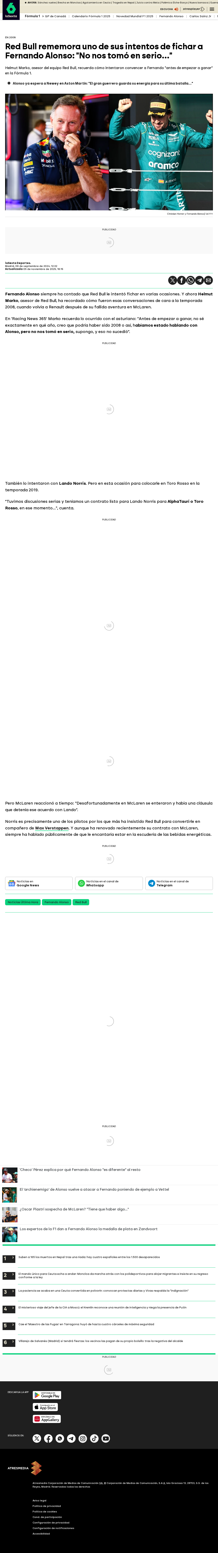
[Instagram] (82, 1442)
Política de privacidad (47, 1506)
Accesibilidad (41, 1533)
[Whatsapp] (59, 1442)
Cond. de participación (47, 1517)
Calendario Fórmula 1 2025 (91, 16)
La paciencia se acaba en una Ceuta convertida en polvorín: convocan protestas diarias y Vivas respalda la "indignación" (104, 1290)
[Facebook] (48, 1442)
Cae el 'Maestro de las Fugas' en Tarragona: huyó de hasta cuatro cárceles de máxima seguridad (86, 1324)
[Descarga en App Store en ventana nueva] (45, 1410)
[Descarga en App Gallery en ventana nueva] (47, 1422)
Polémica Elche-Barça (174, 2)
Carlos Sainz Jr (200, 16)
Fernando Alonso (171, 16)
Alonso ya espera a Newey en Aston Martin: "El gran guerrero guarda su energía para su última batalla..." (103, 83)
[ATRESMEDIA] (109, 1468)
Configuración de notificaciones (53, 1528)
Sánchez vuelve (47, 2)
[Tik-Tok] (94, 1442)
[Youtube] (105, 1442)
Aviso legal (39, 1500)
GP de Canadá (55, 16)
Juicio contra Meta (147, 2)
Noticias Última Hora (23, 902)
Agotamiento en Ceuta (96, 2)
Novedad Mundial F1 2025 (134, 16)
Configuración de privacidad (51, 1522)
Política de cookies (45, 1511)
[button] (172, 280)
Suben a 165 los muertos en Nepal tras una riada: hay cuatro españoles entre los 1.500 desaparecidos (89, 1257)
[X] (37, 1442)
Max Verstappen (52, 828)
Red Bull (81, 902)
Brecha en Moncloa (69, 2)
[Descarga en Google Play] (47, 1398)
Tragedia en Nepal (123, 2)
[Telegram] (199, 280)
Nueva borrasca (198, 2)
